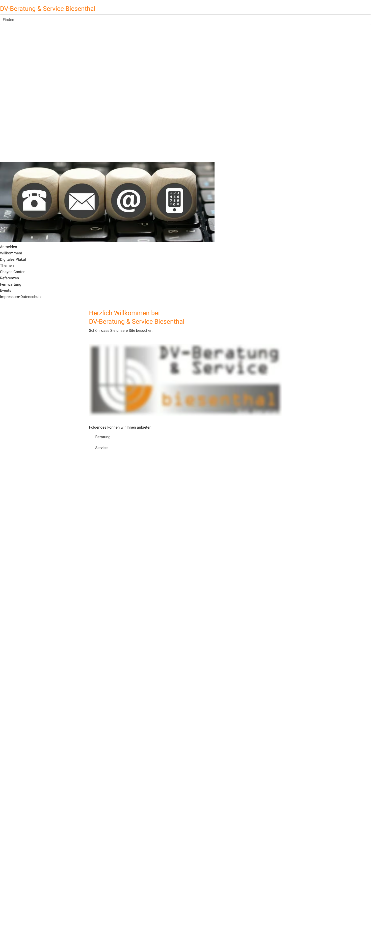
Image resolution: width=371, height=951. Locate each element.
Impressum (9, 296)
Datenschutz (31, 296)
